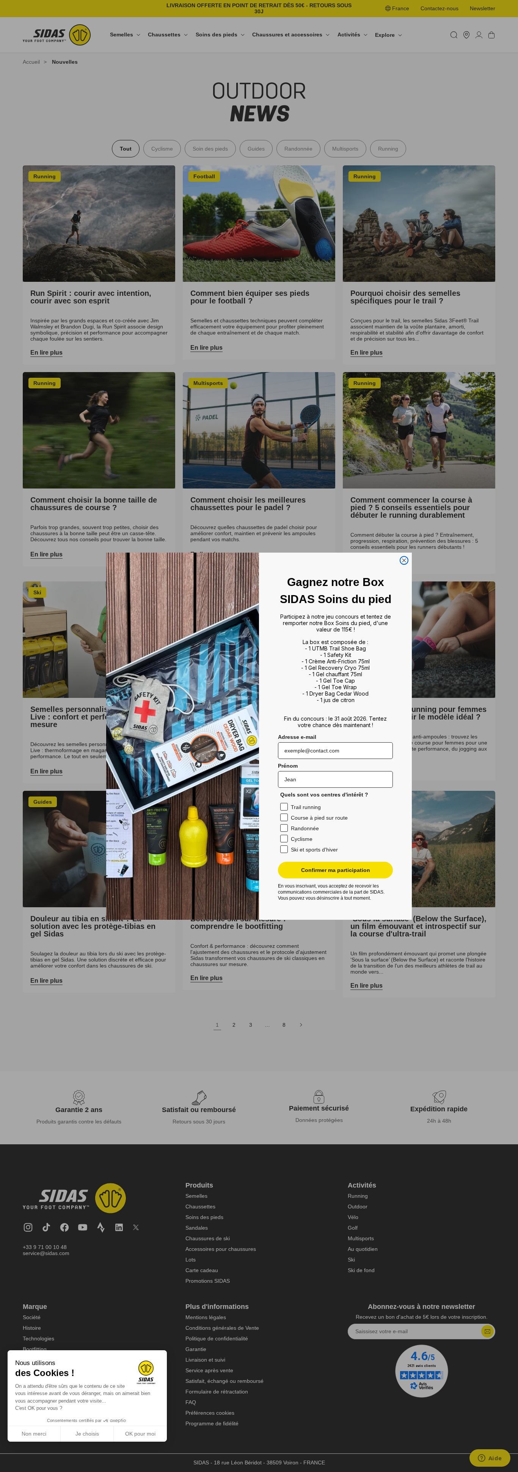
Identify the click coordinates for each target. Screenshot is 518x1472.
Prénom (288, 766)
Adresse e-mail (297, 737)
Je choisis (87, 1434)
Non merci (34, 1434)
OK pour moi (140, 1434)
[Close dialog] (404, 560)
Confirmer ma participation (335, 870)
